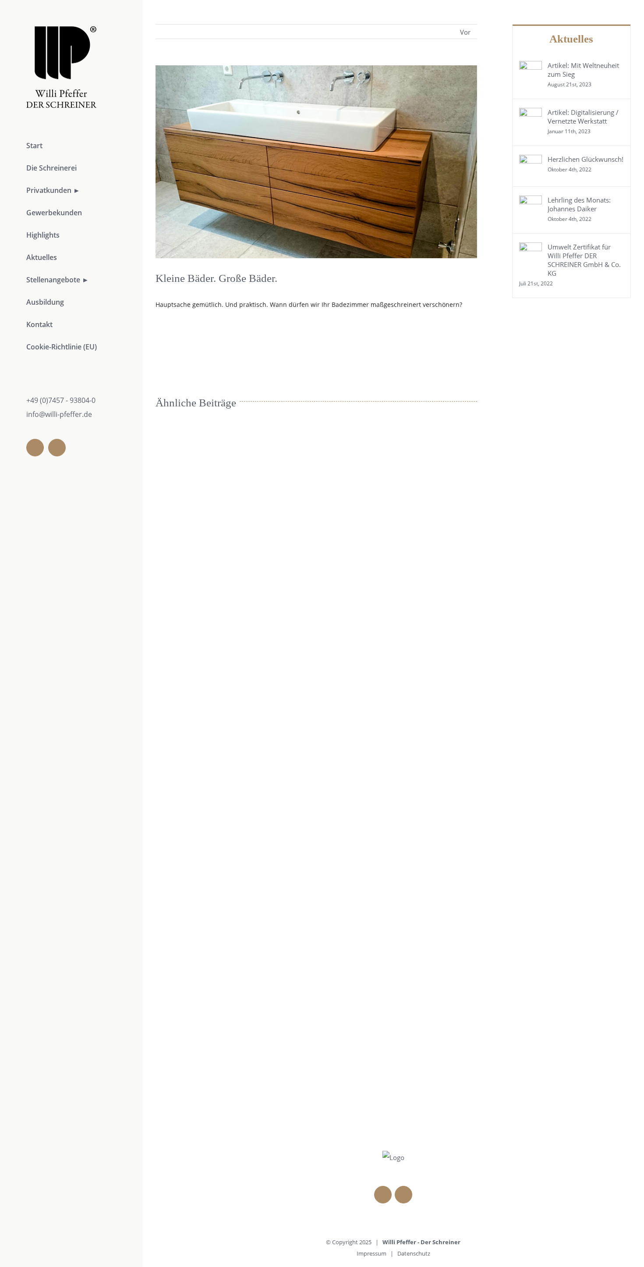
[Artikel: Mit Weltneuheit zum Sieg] (530, 67)
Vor (465, 32)
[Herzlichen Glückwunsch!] (530, 161)
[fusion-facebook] (35, 447)
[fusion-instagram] (57, 447)
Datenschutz (413, 1253)
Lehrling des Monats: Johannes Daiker (579, 204)
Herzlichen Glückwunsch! (585, 159)
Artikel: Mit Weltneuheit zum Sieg (583, 69)
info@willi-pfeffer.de (59, 414)
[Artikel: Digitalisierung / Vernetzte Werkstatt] (530, 114)
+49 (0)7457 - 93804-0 (61, 400)
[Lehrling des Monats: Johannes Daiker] (530, 202)
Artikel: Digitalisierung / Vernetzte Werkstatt (583, 116)
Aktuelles (571, 39)
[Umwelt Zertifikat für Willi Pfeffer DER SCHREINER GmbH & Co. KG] (530, 249)
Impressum (371, 1253)
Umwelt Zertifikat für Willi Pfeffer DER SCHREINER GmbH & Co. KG (584, 260)
